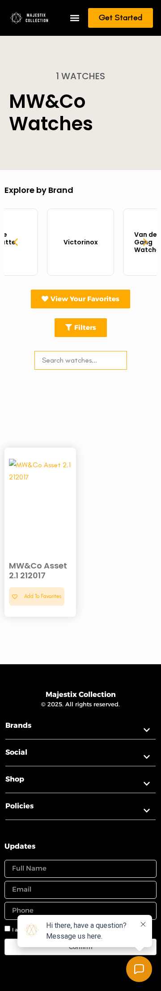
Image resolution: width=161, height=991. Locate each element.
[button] (74, 18)
